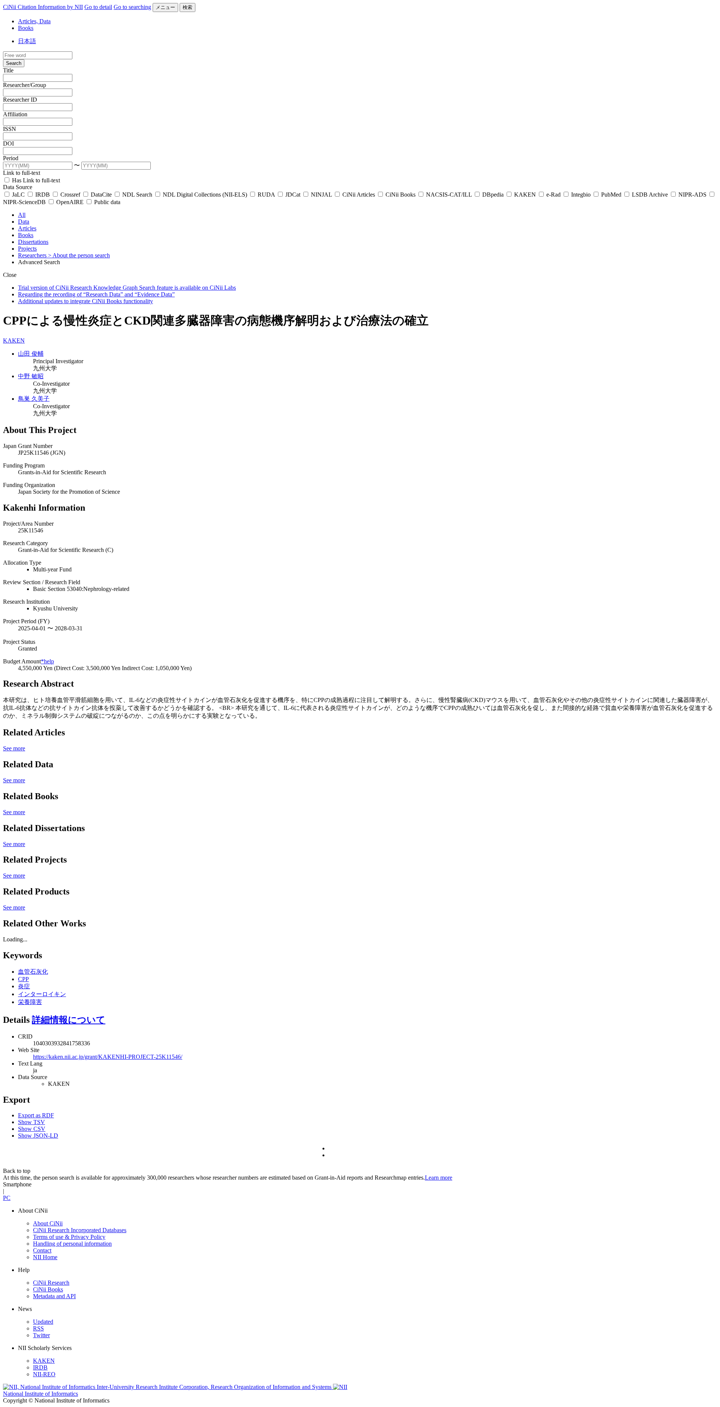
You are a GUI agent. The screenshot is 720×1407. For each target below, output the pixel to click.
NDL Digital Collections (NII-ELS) (205, 194)
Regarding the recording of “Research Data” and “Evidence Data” (96, 294)
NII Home (45, 1257)
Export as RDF (36, 1115)
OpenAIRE (70, 202)
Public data (106, 202)
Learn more (438, 1177)
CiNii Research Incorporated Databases (79, 1230)
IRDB (42, 194)
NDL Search (137, 194)
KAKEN (525, 194)
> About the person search (79, 255)
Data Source (17, 187)
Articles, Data (34, 21)
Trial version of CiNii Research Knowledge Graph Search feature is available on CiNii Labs (127, 287)
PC (6, 1198)
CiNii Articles (358, 194)
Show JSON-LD (38, 1135)
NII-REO (44, 1374)
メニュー (165, 7)
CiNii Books (400, 194)
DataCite (101, 194)
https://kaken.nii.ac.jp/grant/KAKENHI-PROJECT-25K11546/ (107, 1057)
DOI (8, 143)
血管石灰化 (33, 971)
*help (47, 661)
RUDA (266, 194)
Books (25, 28)
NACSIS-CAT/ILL (448, 194)
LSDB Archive (649, 194)
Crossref (70, 194)
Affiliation (15, 114)
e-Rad (553, 194)
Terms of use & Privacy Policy (69, 1237)
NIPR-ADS (692, 194)
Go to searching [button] (132, 7)
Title (8, 70)
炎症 (24, 986)
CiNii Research (51, 1282)
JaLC (18, 194)
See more (14, 748)
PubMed (611, 194)
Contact (42, 1250)
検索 (187, 7)
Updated (43, 1321)
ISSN (9, 129)
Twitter (41, 1335)
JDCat (293, 194)
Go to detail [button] (98, 7)
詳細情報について (68, 1020)
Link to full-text (21, 173)
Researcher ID (20, 99)
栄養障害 (30, 1002)
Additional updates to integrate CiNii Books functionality (85, 301)
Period (10, 158)
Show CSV (31, 1129)
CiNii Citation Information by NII (43, 7)
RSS (38, 1328)
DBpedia (493, 194)
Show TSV (31, 1122)
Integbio (581, 194)
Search (13, 63)
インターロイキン (42, 994)
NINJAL (321, 194)
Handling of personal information (72, 1243)
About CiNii (48, 1223)
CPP (23, 979)
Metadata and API (54, 1296)
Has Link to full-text (35, 180)
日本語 (27, 41)
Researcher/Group (24, 85)
